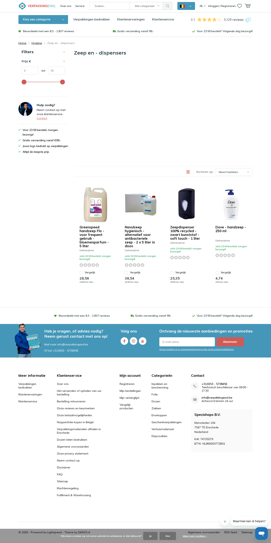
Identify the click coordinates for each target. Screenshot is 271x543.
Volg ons (129, 331)
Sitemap (62, 481)
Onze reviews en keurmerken (76, 408)
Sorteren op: (204, 172)
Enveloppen (159, 415)
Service (80, 6)
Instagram (133, 341)
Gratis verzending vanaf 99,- (135, 31)
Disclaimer (63, 467)
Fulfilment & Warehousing (74, 495)
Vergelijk (90, 272)
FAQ (59, 474)
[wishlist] (239, 6)
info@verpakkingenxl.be (217, 397)
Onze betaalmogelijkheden (74, 415)
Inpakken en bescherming (160, 385)
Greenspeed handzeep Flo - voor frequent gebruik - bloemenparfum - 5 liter (94, 236)
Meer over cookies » (194, 535)
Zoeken (167, 6)
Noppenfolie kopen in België (75, 422)
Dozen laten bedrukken (72, 439)
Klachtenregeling (68, 488)
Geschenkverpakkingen (167, 422)
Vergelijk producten (126, 406)
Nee (167, 535)
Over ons (65, 6)
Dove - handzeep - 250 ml (230, 229)
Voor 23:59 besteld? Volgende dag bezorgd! (225, 31)
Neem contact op (68, 460)
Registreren (127, 384)
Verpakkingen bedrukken (91, 19)
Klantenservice (163, 19)
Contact (42, 118)
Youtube (142, 341)
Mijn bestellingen (130, 391)
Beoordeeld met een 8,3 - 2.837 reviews (48, 31)
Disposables (159, 436)
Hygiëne (37, 43)
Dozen (156, 401)
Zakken (156, 408)
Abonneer (230, 342)
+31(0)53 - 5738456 (65, 350)
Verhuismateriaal (163, 429)
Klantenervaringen (131, 19)
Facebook (124, 341)
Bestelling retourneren (71, 401)
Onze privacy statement (72, 453)
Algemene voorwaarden (73, 446)
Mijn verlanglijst (129, 398)
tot (41, 70)
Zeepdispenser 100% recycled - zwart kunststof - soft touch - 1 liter (185, 232)
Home (22, 43)
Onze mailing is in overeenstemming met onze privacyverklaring (196, 349)
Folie (155, 394)
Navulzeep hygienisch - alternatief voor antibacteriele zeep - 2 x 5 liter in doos (140, 236)
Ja (150, 535)
